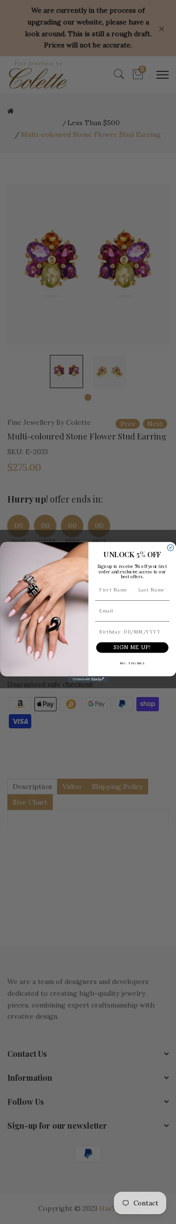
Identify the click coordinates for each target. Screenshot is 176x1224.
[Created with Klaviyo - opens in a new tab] (88, 679)
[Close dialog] (170, 548)
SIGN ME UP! (132, 647)
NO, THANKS (131, 663)
